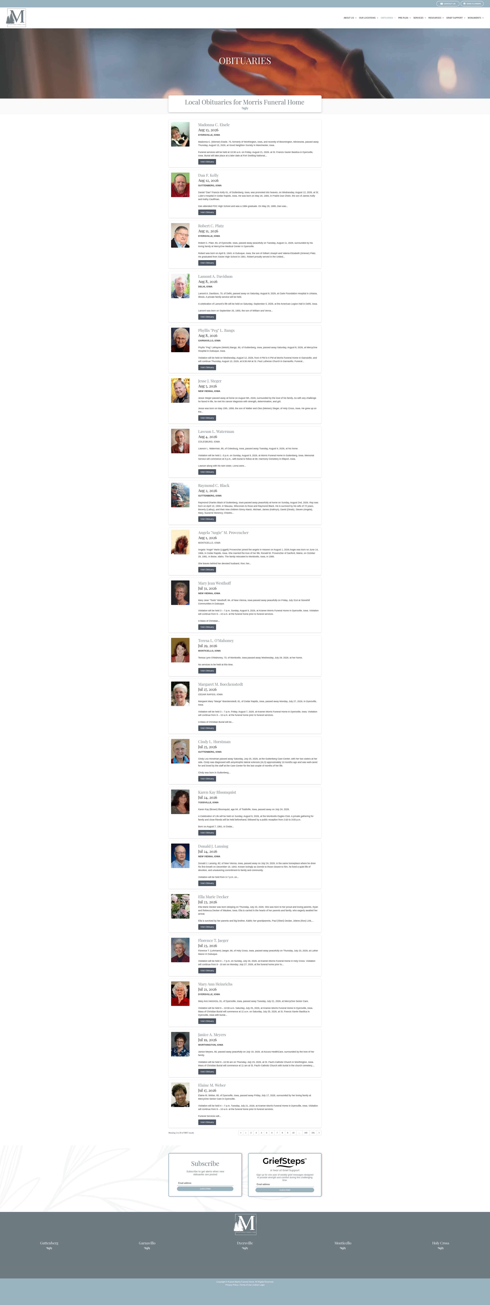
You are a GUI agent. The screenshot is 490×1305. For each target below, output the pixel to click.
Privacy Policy (231, 1285)
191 (313, 1133)
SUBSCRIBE (205, 1189)
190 (305, 1133)
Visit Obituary (207, 161)
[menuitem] (350, 17)
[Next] (319, 1132)
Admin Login (259, 1285)
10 (293, 1133)
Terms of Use (246, 1285)
